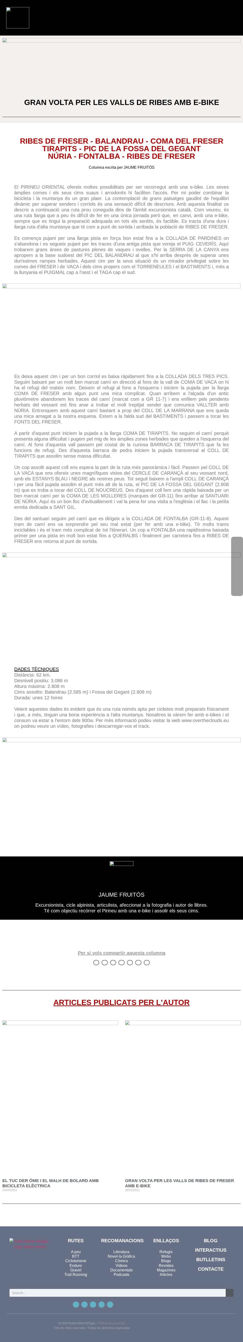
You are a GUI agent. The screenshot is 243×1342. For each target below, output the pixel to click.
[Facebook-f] (76, 1304)
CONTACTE (211, 1269)
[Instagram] (93, 1304)
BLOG (211, 1240)
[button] (209, 18)
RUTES (76, 1240)
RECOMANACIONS (122, 1240)
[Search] (230, 1293)
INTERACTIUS (210, 1250)
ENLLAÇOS (166, 1240)
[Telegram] (110, 1304)
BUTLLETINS (210, 1259)
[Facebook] (237, 543)
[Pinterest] (101, 1304)
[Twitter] (84, 1304)
